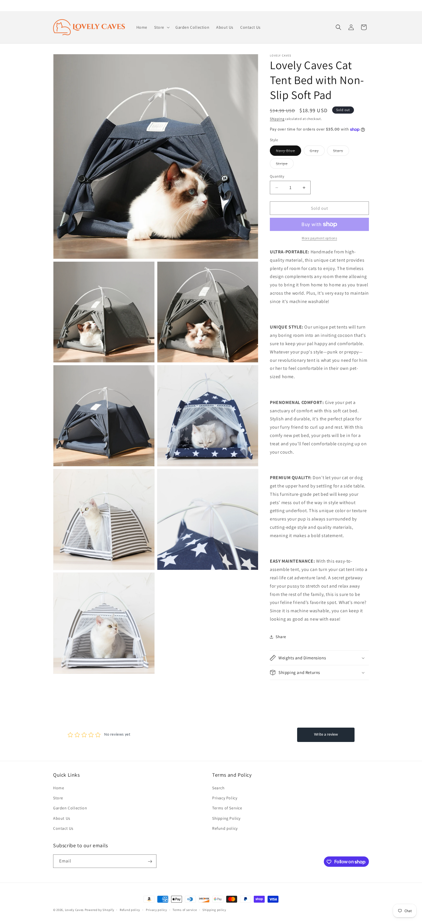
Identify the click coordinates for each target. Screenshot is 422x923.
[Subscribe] (150, 861)
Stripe (285, 165)
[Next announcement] (367, 5)
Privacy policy (156, 910)
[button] (161, 27)
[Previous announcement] (55, 5)
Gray (317, 152)
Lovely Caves (74, 910)
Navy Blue (288, 152)
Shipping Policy (226, 818)
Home (58, 787)
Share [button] (281, 636)
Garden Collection (70, 808)
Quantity (277, 176)
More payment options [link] (319, 238)
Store (58, 797)
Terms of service (185, 910)
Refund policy (225, 828)
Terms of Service (227, 808)
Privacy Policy (224, 797)
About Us (61, 818)
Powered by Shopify (99, 910)
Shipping (277, 118)
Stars (341, 152)
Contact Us (63, 828)
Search (218, 787)
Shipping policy (214, 910)
